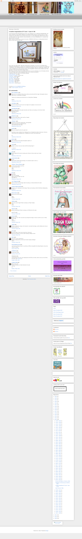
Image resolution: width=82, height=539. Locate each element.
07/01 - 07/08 (58, 461)
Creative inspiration (15, 87)
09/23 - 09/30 (58, 442)
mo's (22, 87)
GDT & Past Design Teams (31, 14)
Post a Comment (13, 270)
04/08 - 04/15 (58, 490)
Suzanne (13, 216)
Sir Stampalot (11, 80)
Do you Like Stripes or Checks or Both (63, 481)
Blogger (47, 530)
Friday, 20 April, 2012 (15, 248)
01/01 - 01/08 (58, 512)
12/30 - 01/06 (58, 420)
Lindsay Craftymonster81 (16, 186)
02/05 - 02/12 (58, 504)
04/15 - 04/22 (58, 479)
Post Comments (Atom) (32, 279)
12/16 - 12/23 (58, 424)
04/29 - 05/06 (58, 476)
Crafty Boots (11, 76)
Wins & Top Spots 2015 (19, 14)
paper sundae (11, 79)
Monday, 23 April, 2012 (16, 268)
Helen (13, 237)
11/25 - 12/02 (58, 427)
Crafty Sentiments (12, 74)
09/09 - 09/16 (58, 445)
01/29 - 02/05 (58, 506)
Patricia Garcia (14, 192)
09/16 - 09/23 (58, 443)
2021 (56, 404)
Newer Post (11, 276)
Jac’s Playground (15, 181)
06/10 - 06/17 (58, 466)
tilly (12, 151)
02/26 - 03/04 (58, 499)
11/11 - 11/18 (58, 430)
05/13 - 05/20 (58, 473)
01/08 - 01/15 (58, 511)
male (20, 87)
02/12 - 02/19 (58, 503)
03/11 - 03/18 (58, 496)
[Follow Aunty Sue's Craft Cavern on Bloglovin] (58, 321)
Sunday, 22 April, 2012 (16, 260)
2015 (56, 414)
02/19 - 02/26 (58, 501)
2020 (56, 406)
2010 (56, 516)
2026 (56, 396)
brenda (13, 128)
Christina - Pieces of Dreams (17, 164)
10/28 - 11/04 (58, 433)
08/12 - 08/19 (58, 451)
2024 (56, 399)
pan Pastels (11, 78)
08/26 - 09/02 (58, 448)
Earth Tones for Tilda (59, 488)
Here (71, 343)
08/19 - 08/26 (58, 450)
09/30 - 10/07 (58, 440)
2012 (56, 419)
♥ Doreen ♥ (14, 121)
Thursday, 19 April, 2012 (16, 199)
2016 (56, 412)
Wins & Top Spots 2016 (44, 14)
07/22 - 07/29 (58, 456)
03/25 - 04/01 (58, 493)
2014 (56, 416)
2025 (56, 398)
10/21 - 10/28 (58, 435)
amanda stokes (14, 158)
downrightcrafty (15, 108)
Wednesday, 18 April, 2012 (16, 106)
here (69, 337)
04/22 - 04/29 (58, 478)
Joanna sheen (11, 82)
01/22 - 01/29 (58, 508)
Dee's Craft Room (15, 92)
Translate (62, 72)
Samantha (19, 258)
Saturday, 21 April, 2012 (16, 253)
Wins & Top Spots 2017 (56, 14)
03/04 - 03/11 (58, 498)
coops (13, 144)
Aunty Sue (57, 329)
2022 (56, 403)
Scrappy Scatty (14, 262)
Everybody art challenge (13, 75)
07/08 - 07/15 (58, 460)
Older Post (47, 276)
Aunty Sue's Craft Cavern (22, 4)
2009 (56, 518)
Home (10, 14)
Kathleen (13, 201)
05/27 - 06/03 (58, 469)
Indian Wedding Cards (16, 244)
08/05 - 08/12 (58, 453)
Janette (13, 224)
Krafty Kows (14, 115)
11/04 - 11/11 (58, 432)
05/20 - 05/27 (58, 471)
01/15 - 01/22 (58, 509)
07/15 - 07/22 (58, 458)
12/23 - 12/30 (58, 422)
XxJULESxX (14, 250)
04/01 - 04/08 (58, 491)
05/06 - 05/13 (58, 474)
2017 (56, 411)
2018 (56, 409)
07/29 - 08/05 (58, 455)
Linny (13, 230)
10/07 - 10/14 (58, 438)
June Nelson (14, 103)
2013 (56, 417)
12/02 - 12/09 (58, 425)
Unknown (13, 208)
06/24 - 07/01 (58, 463)
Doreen (13, 139)
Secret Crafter (11, 81)
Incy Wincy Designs (12, 77)
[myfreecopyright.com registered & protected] (62, 78)
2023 (56, 401)
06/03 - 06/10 (58, 468)
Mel (12, 172)
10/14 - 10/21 (58, 437)
